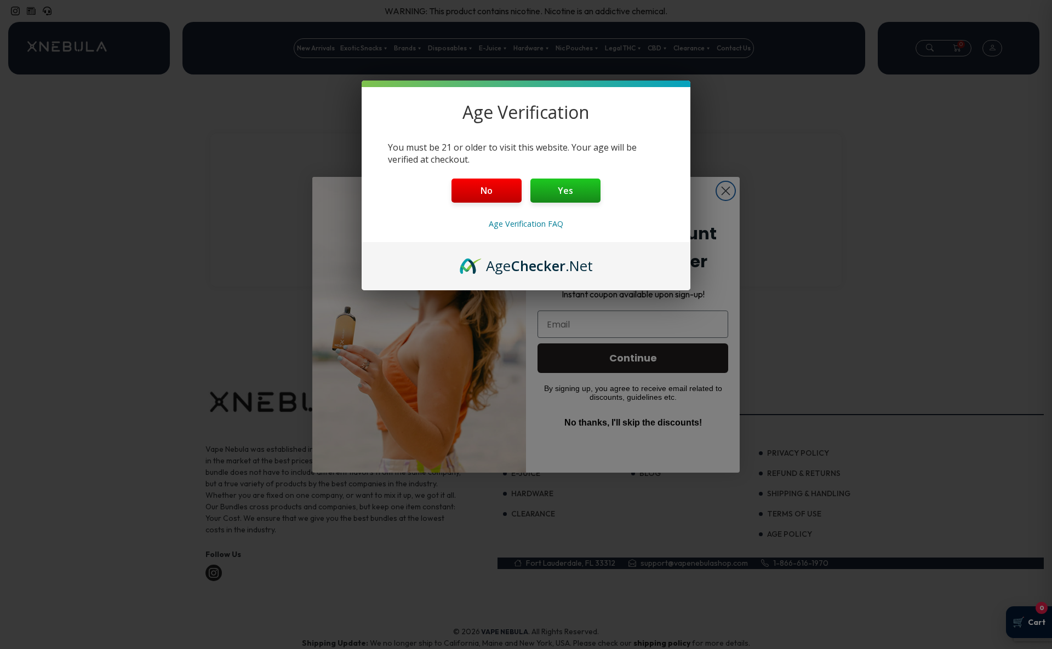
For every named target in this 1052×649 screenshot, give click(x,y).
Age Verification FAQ (526, 224)
